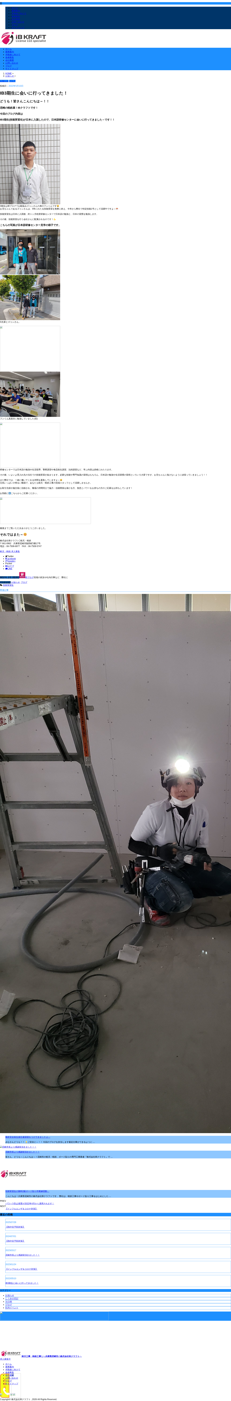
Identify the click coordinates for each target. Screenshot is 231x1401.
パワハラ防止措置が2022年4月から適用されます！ (29, 1203)
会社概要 (15, 19)
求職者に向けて (18, 13)
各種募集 (15, 16)
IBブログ (29, 577)
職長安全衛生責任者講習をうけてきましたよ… (27, 1137)
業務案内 (15, 11)
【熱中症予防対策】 (15, 1227)
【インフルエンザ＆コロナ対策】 (21, 1209)
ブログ (14, 25)
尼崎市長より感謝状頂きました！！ (22, 1152)
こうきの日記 (11, 1298)
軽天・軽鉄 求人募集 (10, 551)
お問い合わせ (17, 22)
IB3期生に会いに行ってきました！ (22, 1283)
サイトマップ (17, 27)
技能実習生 (8, 585)
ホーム (14, 8)
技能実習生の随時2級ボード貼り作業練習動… (27, 1191)
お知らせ (15, 582)
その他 (8, 1301)
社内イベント (11, 1308)
